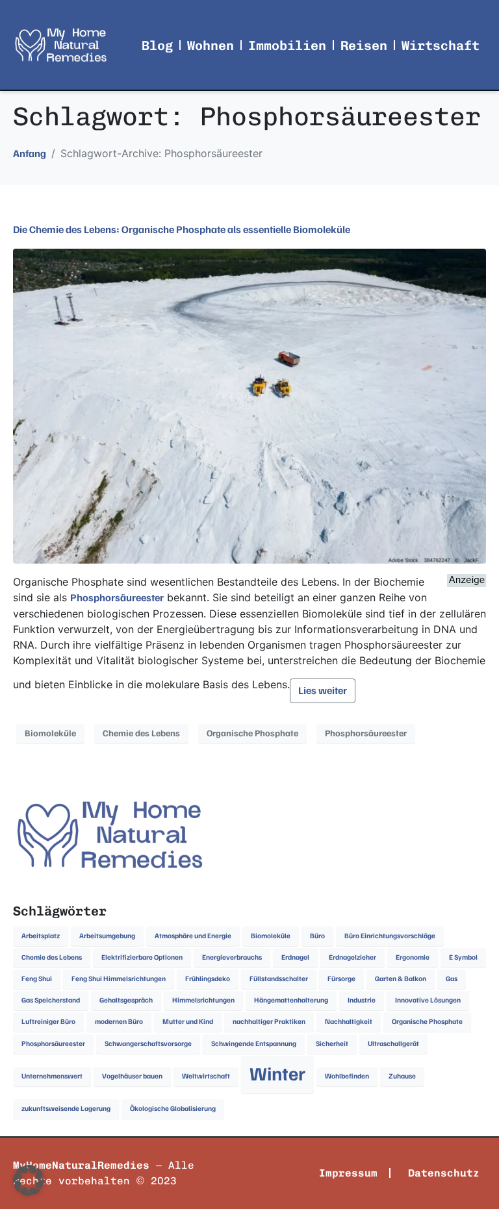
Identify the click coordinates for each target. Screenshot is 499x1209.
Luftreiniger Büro (48, 1021)
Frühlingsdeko (207, 978)
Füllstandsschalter (279, 978)
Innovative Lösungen (428, 1000)
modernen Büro (119, 1021)
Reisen (363, 45)
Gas (451, 978)
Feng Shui (36, 978)
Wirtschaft (441, 45)
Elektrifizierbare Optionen (142, 957)
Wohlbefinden (347, 1076)
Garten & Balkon (400, 978)
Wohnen (210, 45)
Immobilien (287, 45)
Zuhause (402, 1076)
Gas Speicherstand (50, 1000)
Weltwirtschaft (206, 1076)
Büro (317, 936)
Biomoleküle (50, 733)
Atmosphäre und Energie (193, 936)
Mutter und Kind (187, 1021)
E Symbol (463, 957)
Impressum (348, 1172)
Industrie (362, 1000)
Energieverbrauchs (232, 957)
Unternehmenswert (52, 1076)
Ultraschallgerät (393, 1043)
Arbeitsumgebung (107, 936)
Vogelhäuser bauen (132, 1076)
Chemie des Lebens (141, 733)
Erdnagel (295, 957)
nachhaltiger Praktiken (269, 1021)
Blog (157, 45)
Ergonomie (412, 957)
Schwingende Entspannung (253, 1043)
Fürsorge (341, 978)
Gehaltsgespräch (126, 1000)
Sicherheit (332, 1043)
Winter (277, 1074)
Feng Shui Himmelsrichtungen (118, 978)
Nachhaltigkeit (348, 1021)
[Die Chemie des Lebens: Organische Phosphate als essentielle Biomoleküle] (249, 405)
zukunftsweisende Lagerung (65, 1108)
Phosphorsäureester (117, 598)
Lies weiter (322, 691)
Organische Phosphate (252, 733)
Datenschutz (444, 1172)
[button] (28, 1180)
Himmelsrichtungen (203, 1000)
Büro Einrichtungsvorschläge (389, 936)
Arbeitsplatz (40, 936)
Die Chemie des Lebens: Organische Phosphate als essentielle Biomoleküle (181, 230)
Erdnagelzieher (352, 957)
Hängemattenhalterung (291, 1000)
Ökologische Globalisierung (173, 1108)
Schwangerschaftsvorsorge (148, 1043)
